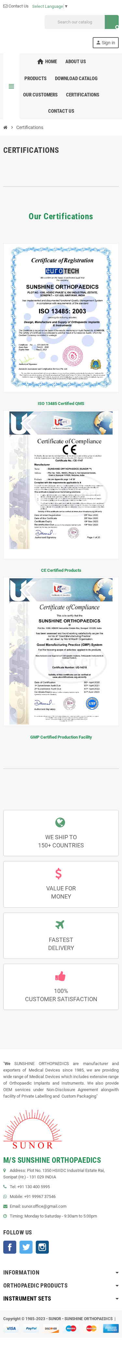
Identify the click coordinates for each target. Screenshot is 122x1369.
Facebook (9, 1247)
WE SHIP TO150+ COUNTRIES (61, 841)
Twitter (26, 1247)
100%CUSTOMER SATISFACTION (61, 994)
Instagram (42, 1247)
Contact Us (18, 6)
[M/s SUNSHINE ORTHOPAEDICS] (7, 31)
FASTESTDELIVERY (61, 943)
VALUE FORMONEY (61, 892)
